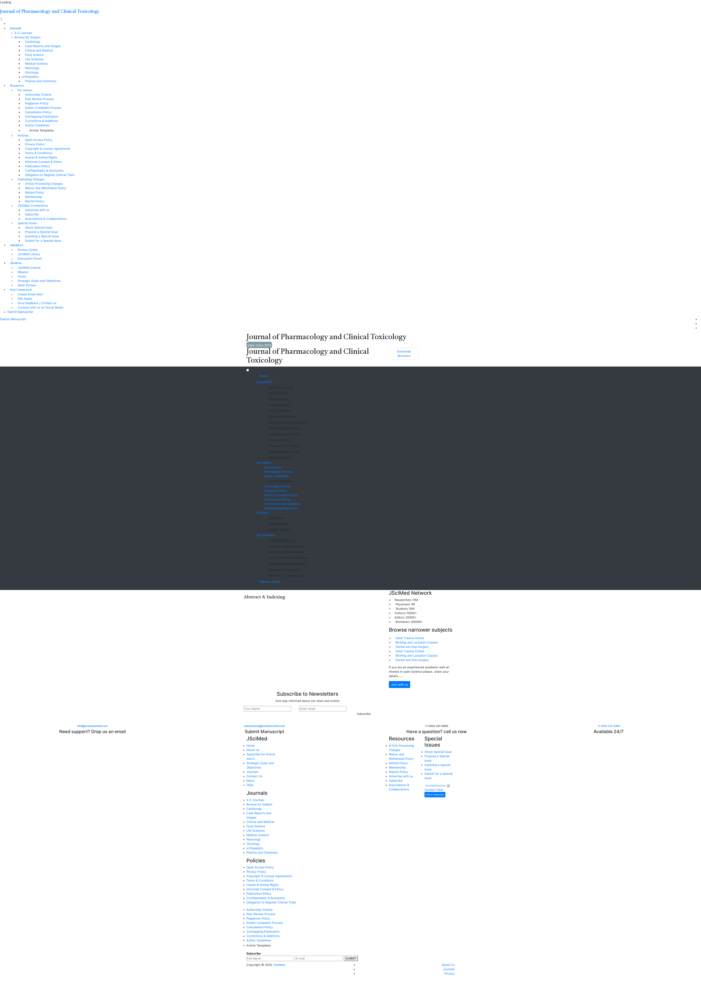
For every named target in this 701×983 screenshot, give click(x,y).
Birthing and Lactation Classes (417, 642)
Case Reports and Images (42, 46)
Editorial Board (278, 399)
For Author (24, 90)
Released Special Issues (284, 569)
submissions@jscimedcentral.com (264, 725)
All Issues (263, 512)
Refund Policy (34, 192)
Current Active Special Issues (288, 558)
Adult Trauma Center (410, 638)
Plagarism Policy (275, 491)
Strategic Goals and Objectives (39, 281)
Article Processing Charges (43, 183)
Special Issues (27, 223)
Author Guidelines (36, 125)
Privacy (449, 973)
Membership (33, 197)
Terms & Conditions (38, 153)
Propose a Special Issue (41, 232)
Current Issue (277, 524)
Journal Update (279, 440)
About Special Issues (282, 540)
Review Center (27, 250)
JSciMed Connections (32, 205)
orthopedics (30, 76)
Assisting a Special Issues (286, 552)
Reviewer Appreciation (284, 434)
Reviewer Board (279, 405)
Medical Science (35, 63)
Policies (22, 135)
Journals (15, 28)
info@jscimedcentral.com (92, 725)
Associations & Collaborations (45, 219)
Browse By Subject (28, 37)
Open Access (26, 285)
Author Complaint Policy (280, 495)
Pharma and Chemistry (40, 81)
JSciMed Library (28, 254)
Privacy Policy (34, 144)
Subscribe (31, 214)
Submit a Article (270, 581)
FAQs (249, 785)
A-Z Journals (23, 33)
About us (15, 263)
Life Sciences (33, 59)
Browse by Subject (259, 804)
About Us (252, 750)
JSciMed (279, 965)
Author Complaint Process (42, 108)
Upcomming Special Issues (287, 564)
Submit (350, 958)
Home (263, 376)
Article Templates (41, 130)
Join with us (399, 684)
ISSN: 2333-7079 (259, 345)
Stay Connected (20, 289)
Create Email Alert (30, 294)
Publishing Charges (30, 179)
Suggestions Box (280, 457)
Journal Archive (279, 530)
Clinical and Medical (38, 50)
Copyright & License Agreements (47, 148)
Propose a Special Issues (285, 546)
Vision (21, 276)
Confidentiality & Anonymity (44, 170)
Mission (22, 272)
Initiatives (16, 245)
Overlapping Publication (41, 116)
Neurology (31, 68)
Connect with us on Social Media (40, 307)
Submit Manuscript (20, 312)
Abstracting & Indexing (284, 428)
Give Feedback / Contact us (36, 303)
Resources (16, 85)
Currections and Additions (281, 504)
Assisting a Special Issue (41, 236)
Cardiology (32, 41)
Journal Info (264, 382)
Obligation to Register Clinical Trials (49, 175)
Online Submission (435, 794)
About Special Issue (38, 227)
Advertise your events (283, 451)
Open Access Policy (38, 140)
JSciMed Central (29, 267)
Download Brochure (435, 785)
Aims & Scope (278, 393)
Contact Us (254, 776)
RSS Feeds (24, 298)
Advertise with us (36, 210)
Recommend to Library (284, 446)
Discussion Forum (29, 258)
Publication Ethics (37, 166)
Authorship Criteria (37, 94)
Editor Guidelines (280, 411)
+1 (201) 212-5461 (608, 725)
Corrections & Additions (41, 121)
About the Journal (280, 387)
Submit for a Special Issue (42, 240)
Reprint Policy (34, 201)
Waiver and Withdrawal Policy (45, 188)
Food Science (34, 55)
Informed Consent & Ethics (43, 162)
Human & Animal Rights (40, 157)
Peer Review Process (39, 99)
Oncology (31, 72)
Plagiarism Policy (36, 103)
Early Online (276, 518)
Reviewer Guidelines (282, 416)
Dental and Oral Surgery (412, 647)
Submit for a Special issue (286, 575)
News (250, 780)
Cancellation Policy (37, 112)
